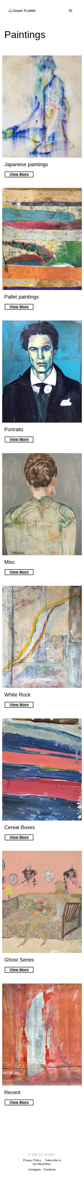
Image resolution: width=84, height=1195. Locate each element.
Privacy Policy (32, 1160)
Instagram (34, 1169)
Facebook (50, 1169)
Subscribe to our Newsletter (47, 1162)
